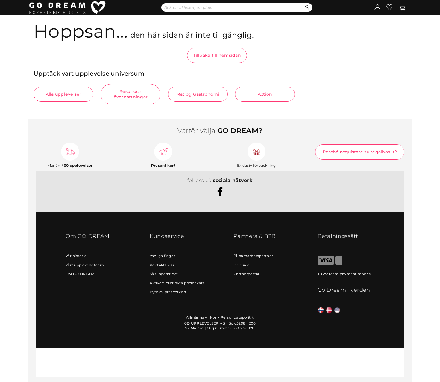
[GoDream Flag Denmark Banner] (329, 310)
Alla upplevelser (63, 94)
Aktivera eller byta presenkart (177, 283)
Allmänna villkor (201, 317)
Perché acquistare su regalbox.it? (360, 152)
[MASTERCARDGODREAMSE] (338, 263)
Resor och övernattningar (131, 94)
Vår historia (76, 255)
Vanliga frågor (162, 255)
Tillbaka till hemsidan (217, 55)
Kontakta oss (162, 265)
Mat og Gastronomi (197, 94)
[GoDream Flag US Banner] (337, 310)
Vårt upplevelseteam (85, 265)
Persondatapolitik (237, 317)
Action (265, 94)
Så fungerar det (164, 274)
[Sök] (307, 7)
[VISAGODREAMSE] (326, 263)
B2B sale (241, 265)
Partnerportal (246, 274)
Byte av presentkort (168, 292)
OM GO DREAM (80, 274)
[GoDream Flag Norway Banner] (321, 310)
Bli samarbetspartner (253, 255)
